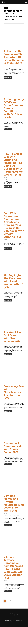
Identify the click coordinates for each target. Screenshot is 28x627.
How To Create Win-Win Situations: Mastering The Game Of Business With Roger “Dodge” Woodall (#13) (13, 164)
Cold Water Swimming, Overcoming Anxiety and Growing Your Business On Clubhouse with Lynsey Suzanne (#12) (14, 225)
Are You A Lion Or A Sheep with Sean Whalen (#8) (13, 337)
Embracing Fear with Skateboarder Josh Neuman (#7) (14, 392)
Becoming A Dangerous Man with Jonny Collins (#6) (14, 448)
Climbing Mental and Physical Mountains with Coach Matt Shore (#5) (14, 503)
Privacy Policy (14, 621)
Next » (11, 600)
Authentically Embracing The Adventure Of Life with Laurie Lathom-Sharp (14, 57)
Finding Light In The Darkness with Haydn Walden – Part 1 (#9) (14, 281)
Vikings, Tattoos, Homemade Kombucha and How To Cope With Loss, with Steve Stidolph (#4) (14, 567)
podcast (5, 65)
